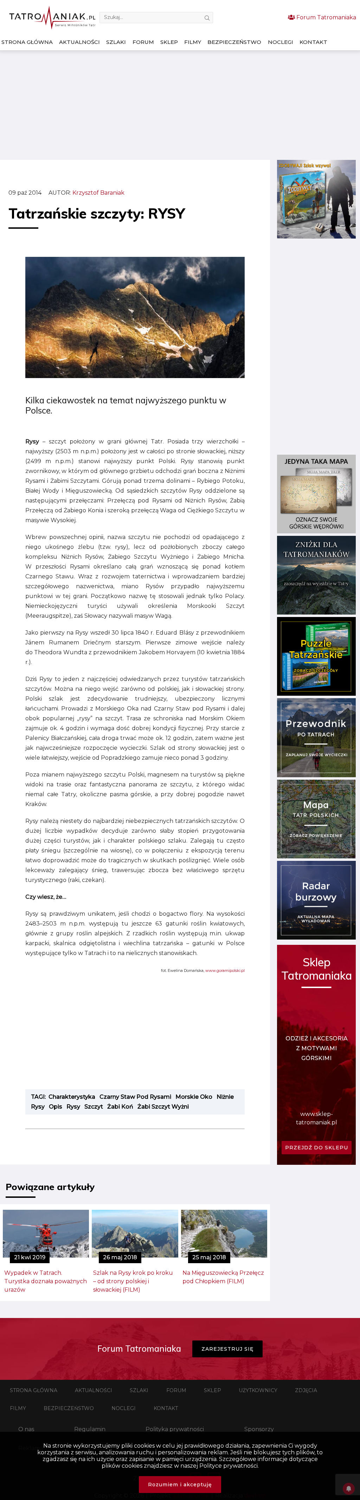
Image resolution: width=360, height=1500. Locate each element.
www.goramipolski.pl (225, 970)
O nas (26, 1429)
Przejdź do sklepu (316, 1147)
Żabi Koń (120, 1106)
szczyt (93, 1106)
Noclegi (280, 42)
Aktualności (79, 42)
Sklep (169, 42)
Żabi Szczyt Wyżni (163, 1106)
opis (55, 1106)
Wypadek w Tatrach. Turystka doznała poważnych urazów (45, 1281)
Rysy (73, 1106)
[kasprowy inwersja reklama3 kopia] (316, 236)
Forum (143, 42)
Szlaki (116, 42)
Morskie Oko (193, 1096)
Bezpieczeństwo (234, 42)
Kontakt (313, 42)
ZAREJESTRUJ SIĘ (227, 1349)
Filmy (192, 42)
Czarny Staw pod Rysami (135, 1096)
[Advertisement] (180, 105)
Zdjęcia (306, 1390)
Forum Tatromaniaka (325, 17)
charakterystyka (72, 1096)
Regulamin (89, 1429)
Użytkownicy (258, 1390)
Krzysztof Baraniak (98, 192)
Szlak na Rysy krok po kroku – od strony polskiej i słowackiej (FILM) (133, 1281)
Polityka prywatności (175, 1429)
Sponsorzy (259, 1429)
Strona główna (27, 42)
